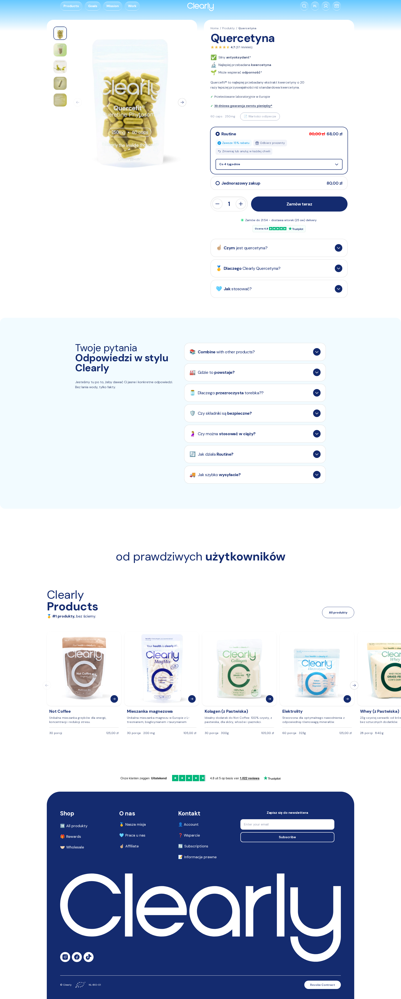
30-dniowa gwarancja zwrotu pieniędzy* (243, 106)
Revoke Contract (322, 985)
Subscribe (287, 837)
